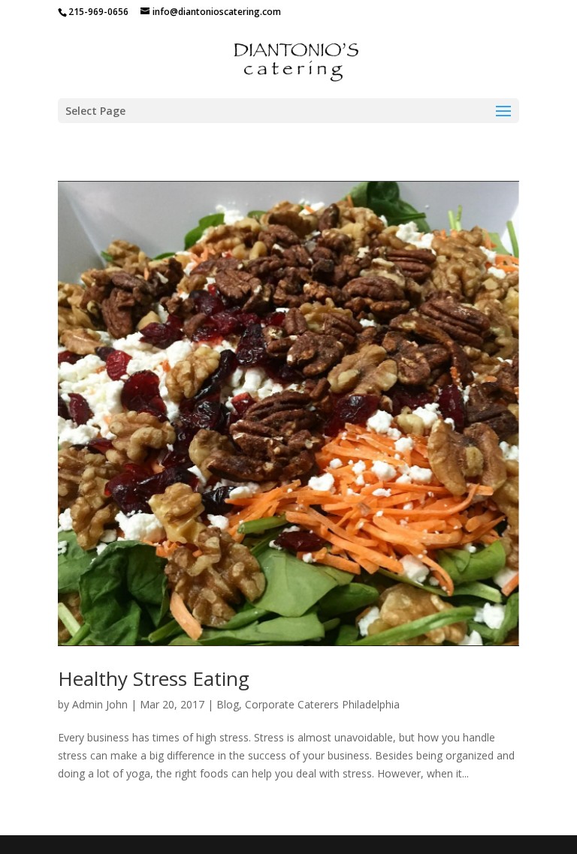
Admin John (100, 704)
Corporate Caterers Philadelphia (322, 704)
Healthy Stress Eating (153, 678)
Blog (227, 704)
